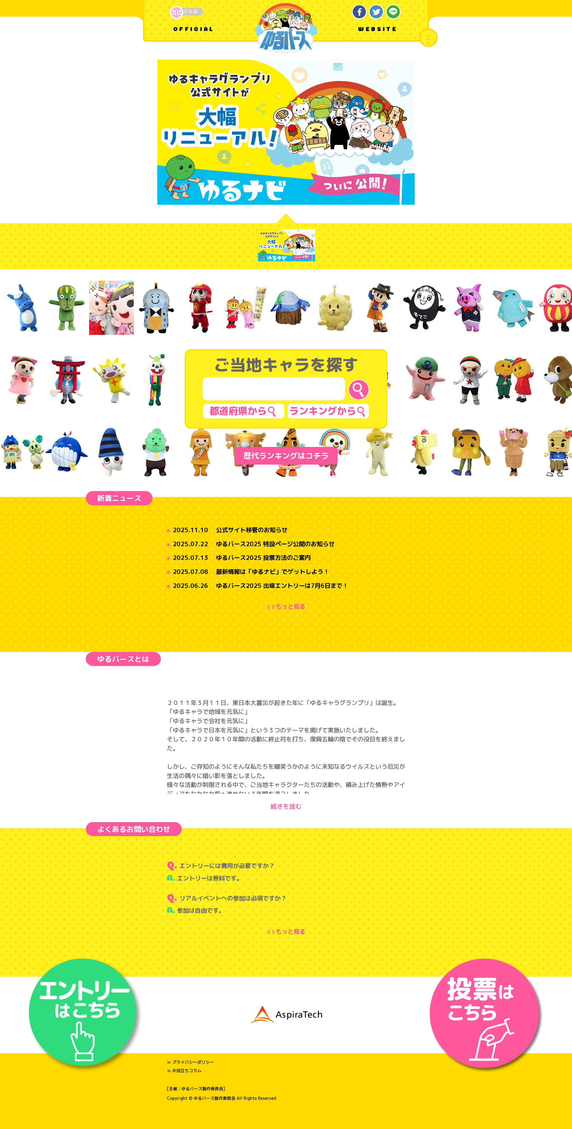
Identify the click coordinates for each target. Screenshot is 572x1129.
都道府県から (238, 410)
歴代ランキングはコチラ (286, 455)
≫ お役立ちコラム (184, 1070)
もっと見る (287, 606)
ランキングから (322, 410)
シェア (359, 11)
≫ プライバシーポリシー (190, 1062)
